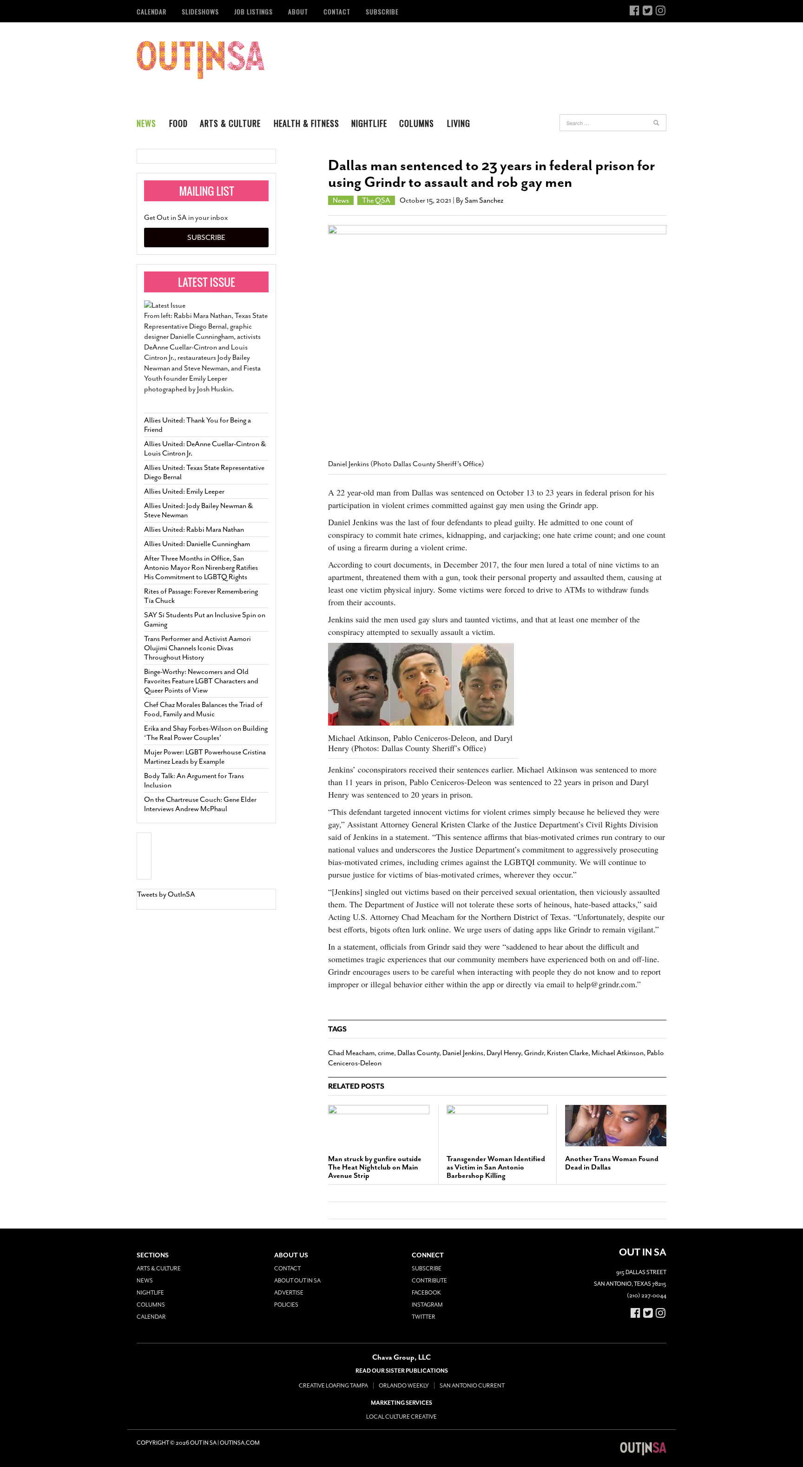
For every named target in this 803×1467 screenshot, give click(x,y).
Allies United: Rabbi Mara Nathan (194, 529)
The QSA (376, 200)
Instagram (427, 1304)
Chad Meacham (351, 1052)
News (146, 123)
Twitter (423, 1317)
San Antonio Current (472, 1385)
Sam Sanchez (484, 200)
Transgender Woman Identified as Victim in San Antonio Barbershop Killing (496, 1167)
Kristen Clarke (567, 1052)
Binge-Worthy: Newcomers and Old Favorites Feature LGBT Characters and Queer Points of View (201, 681)
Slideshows (200, 11)
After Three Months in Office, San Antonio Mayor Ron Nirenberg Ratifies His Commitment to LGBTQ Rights (201, 568)
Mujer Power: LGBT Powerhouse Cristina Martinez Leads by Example (205, 756)
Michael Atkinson (618, 1052)
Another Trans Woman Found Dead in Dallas (611, 1163)
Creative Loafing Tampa (333, 1385)
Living (458, 123)
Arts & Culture (230, 123)
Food (178, 123)
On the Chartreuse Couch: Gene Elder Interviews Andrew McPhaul (200, 804)
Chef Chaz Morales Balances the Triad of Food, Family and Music (203, 709)
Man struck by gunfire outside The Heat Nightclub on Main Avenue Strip (374, 1167)
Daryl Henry (504, 1052)
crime (386, 1052)
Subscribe (382, 11)
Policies (286, 1304)
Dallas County (418, 1052)
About (298, 11)
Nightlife (369, 123)
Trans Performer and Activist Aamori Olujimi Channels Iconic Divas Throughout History (197, 648)
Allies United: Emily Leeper (184, 491)
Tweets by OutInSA (166, 894)
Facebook (426, 1292)
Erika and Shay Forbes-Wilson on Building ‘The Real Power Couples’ (206, 733)
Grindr (534, 1052)
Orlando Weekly (404, 1385)
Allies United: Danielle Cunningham (197, 543)
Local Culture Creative (401, 1417)
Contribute (429, 1280)
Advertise (288, 1292)
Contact (336, 11)
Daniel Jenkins (462, 1052)
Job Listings (253, 11)
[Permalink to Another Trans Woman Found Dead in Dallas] (615, 1125)
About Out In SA (297, 1280)
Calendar (151, 11)
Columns (416, 123)
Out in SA (200, 60)
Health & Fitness (306, 123)
